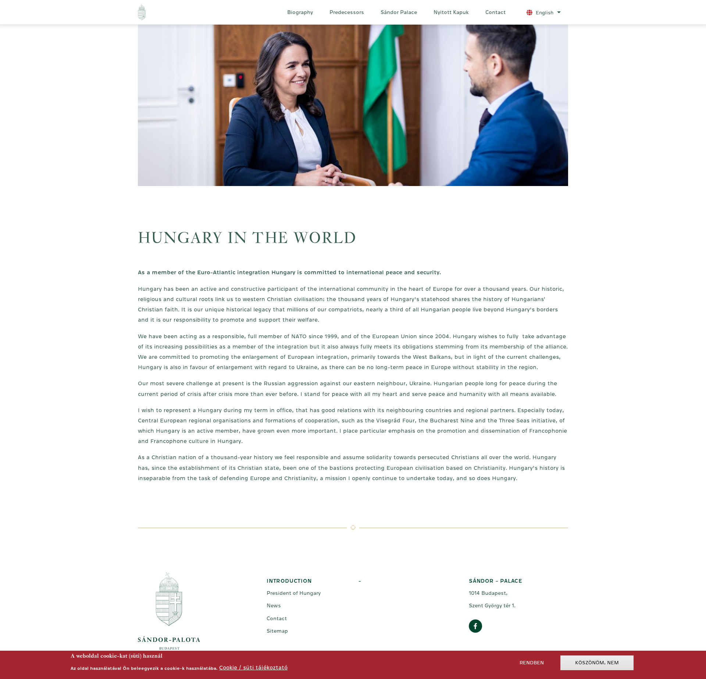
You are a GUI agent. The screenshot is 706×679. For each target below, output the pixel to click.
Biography (300, 12)
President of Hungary (294, 593)
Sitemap (277, 630)
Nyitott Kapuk (451, 12)
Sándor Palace (399, 12)
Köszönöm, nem (597, 662)
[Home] (172, 12)
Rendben (532, 662)
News (274, 605)
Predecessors (346, 12)
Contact (495, 12)
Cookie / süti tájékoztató (253, 667)
